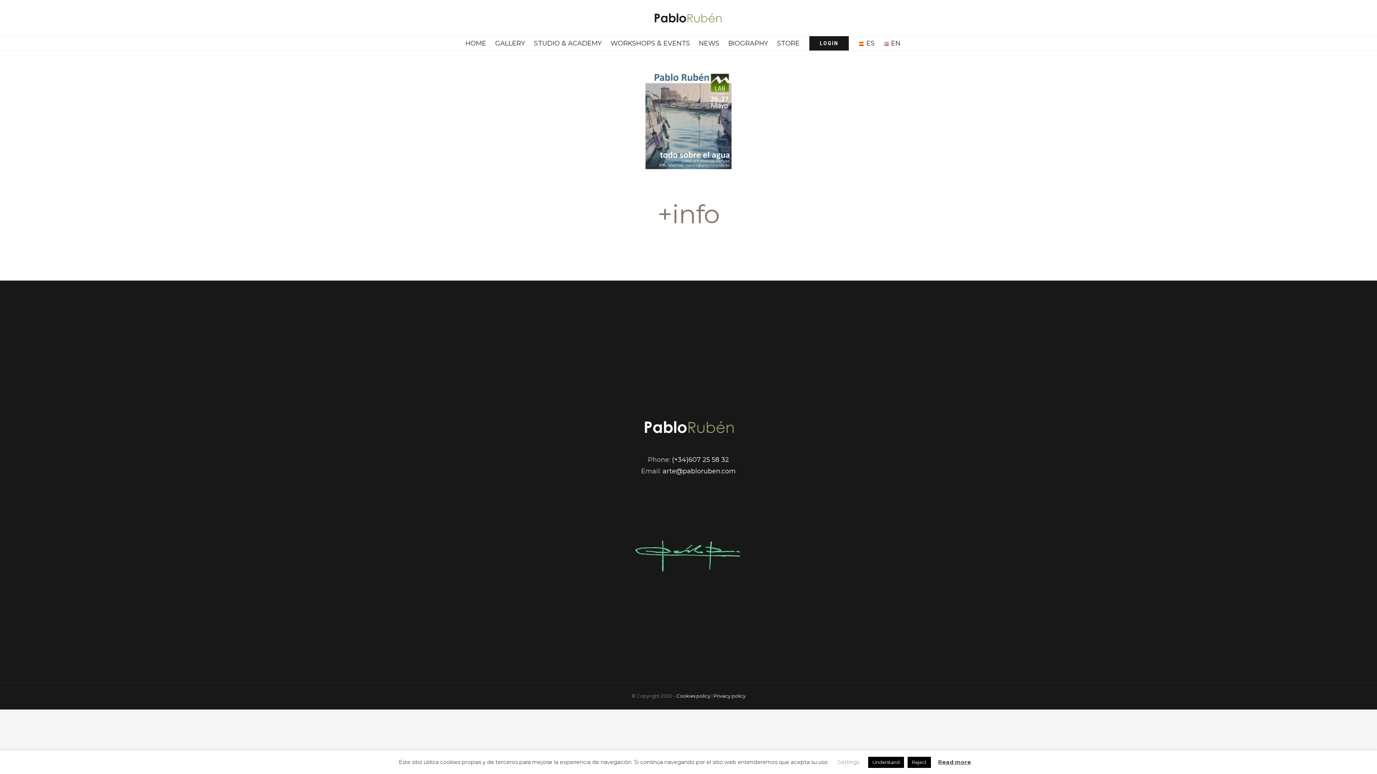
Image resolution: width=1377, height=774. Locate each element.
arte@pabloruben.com (699, 471)
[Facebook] (676, 506)
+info (689, 214)
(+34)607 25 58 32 (700, 460)
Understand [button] (886, 762)
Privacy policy (730, 696)
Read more (954, 762)
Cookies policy (693, 696)
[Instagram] (700, 506)
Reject (919, 762)
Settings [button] (848, 762)
